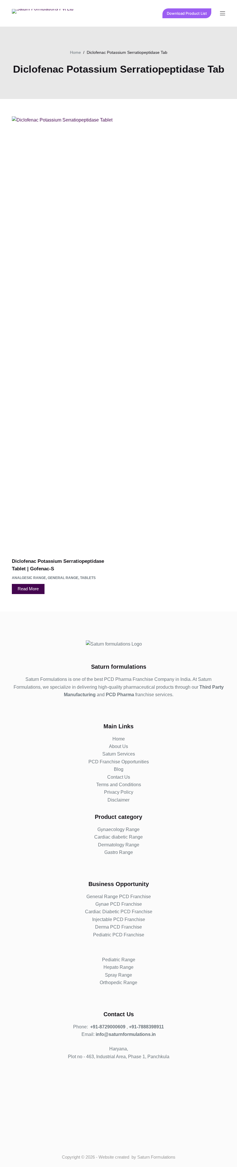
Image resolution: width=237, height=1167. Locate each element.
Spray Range (118, 975)
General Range (63, 578)
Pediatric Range (118, 959)
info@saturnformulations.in (126, 1034)
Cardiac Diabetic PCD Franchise (118, 911)
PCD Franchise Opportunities (118, 761)
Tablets (88, 578)
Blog (118, 769)
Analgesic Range (29, 578)
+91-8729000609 (107, 1026)
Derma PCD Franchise (118, 927)
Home (118, 738)
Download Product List (187, 13)
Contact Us (118, 777)
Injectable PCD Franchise (118, 919)
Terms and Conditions (118, 784)
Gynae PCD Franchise (118, 904)
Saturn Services (118, 753)
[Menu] (222, 13)
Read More (28, 588)
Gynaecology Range (118, 829)
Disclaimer (118, 799)
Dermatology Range (118, 844)
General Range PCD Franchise (118, 896)
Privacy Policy (118, 792)
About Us (118, 746)
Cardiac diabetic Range (118, 837)
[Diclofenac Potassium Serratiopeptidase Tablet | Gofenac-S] (63, 333)
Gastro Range (118, 852)
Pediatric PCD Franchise (118, 934)
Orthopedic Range (118, 982)
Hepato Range (118, 967)
